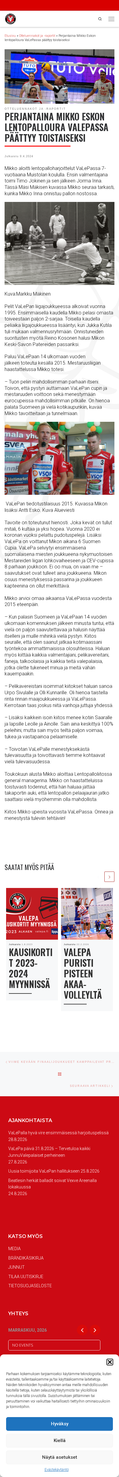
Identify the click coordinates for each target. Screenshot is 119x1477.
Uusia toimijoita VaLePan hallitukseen (44, 1171)
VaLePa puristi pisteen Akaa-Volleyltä (83, 973)
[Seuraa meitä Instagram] (14, 5)
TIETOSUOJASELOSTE (30, 1285)
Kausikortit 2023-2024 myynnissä (30, 968)
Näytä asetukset (59, 1457)
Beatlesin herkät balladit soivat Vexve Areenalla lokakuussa (52, 1184)
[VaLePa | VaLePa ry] (10, 18)
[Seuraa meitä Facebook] (6, 5)
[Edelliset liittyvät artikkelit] (98, 877)
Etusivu (10, 36)
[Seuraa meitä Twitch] (39, 5)
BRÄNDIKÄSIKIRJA (26, 1258)
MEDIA (14, 1248)
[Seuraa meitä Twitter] (22, 5)
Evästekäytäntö (57, 1470)
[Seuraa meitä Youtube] (31, 5)
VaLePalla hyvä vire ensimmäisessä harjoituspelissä (58, 1132)
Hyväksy (59, 1424)
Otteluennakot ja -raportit (37, 36)
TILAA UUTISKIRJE (25, 1276)
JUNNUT (16, 1267)
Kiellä (60, 1440)
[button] (110, 1362)
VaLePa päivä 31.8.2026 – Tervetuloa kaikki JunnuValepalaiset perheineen (49, 1152)
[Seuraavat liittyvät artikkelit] (109, 877)
